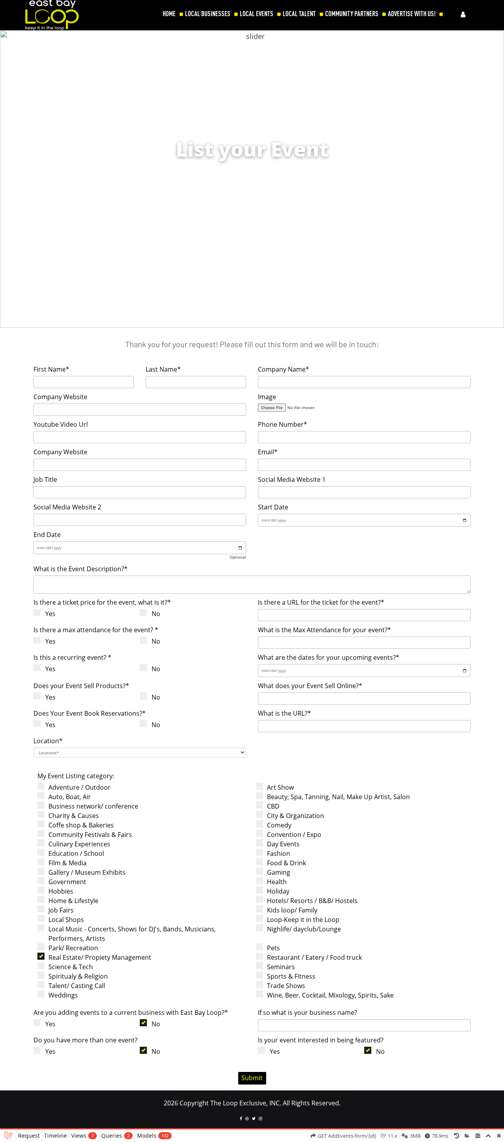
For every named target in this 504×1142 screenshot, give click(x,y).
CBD (273, 806)
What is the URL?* (284, 713)
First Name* (51, 369)
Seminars (281, 966)
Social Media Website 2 (67, 507)
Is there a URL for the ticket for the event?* (321, 602)
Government (67, 881)
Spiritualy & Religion (78, 976)
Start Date (273, 507)
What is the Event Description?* (80, 569)
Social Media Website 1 (292, 479)
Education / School (76, 853)
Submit (252, 1078)
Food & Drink (286, 863)
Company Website (60, 396)
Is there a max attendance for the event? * (95, 630)
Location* (48, 741)
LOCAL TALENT (299, 13)
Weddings (63, 995)
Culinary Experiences (79, 844)
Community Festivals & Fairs (90, 834)
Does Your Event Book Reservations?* (89, 713)
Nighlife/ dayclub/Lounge (304, 929)
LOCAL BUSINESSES (207, 13)
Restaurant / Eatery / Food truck (314, 957)
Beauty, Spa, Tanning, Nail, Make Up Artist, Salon (338, 796)
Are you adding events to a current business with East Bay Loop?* (130, 1012)
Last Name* (163, 369)
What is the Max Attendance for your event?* (324, 630)
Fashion (278, 853)
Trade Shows (286, 985)
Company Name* (283, 369)
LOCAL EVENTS (256, 13)
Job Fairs (61, 910)
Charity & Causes (73, 815)
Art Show (280, 787)
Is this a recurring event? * (72, 657)
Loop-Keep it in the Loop (303, 919)
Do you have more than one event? (85, 1040)
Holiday (278, 891)
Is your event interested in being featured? (321, 1040)
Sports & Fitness (291, 976)
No (156, 613)
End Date (47, 534)
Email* (268, 452)
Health (277, 881)
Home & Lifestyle (73, 900)
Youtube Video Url (60, 424)
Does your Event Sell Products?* (81, 685)
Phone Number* (282, 424)
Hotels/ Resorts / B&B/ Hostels (312, 900)
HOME (169, 13)
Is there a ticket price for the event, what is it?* (102, 602)
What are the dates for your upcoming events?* (328, 657)
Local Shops (66, 919)
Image (267, 396)
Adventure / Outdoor (79, 787)
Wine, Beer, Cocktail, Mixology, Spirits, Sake (330, 995)
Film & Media (67, 863)
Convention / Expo (294, 834)
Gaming (278, 872)
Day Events (283, 844)
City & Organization (295, 815)
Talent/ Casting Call (76, 985)
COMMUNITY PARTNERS (351, 13)
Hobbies (60, 891)
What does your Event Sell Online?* (310, 685)
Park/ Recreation (73, 948)
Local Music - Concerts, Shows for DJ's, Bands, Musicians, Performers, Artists (132, 934)
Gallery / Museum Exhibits (87, 872)
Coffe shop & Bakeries (81, 825)
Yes (50, 613)
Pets (273, 948)
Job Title (45, 479)
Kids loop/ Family (292, 910)
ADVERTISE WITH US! (411, 13)
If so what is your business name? (307, 1012)
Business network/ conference (93, 806)
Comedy (279, 825)
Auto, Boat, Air (69, 796)
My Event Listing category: (75, 776)
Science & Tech (70, 966)
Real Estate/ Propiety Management (99, 957)
